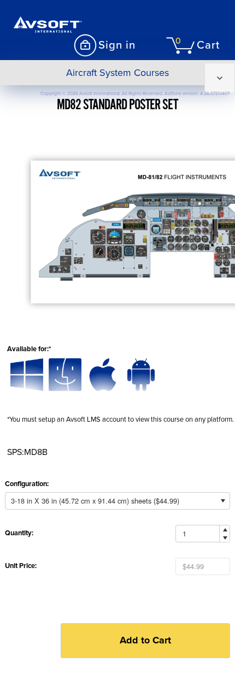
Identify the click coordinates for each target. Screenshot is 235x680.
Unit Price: (21, 565)
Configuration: (27, 484)
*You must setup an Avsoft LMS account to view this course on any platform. (120, 419)
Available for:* (29, 349)
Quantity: (19, 533)
